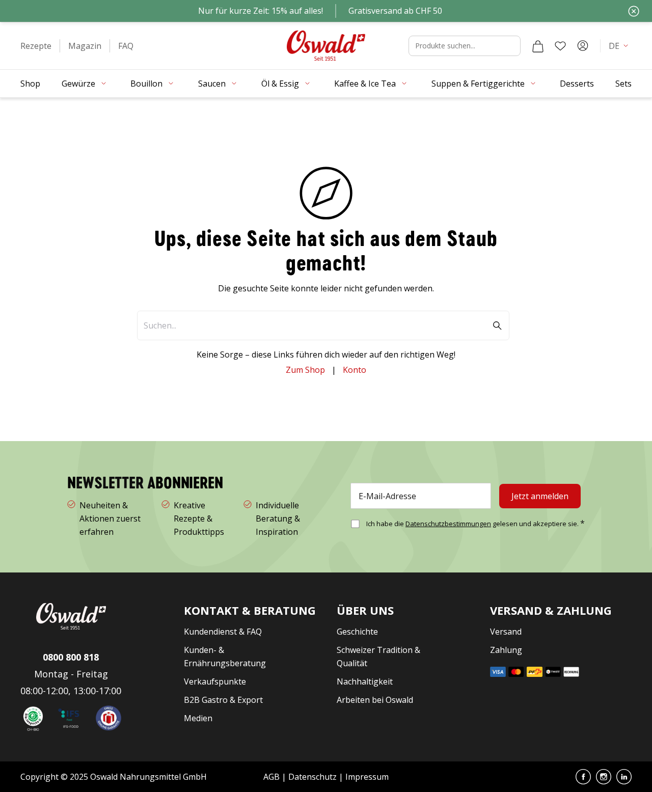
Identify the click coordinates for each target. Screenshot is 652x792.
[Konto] (583, 46)
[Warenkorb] (538, 46)
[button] (35, 45)
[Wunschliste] (560, 46)
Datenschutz (312, 776)
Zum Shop (305, 369)
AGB (272, 776)
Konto (354, 369)
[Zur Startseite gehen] (326, 45)
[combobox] (465, 46)
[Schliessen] (634, 11)
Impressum (367, 776)
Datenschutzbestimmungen (448, 523)
